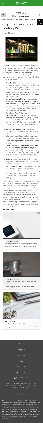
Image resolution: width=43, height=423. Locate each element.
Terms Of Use (12, 384)
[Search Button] (39, 15)
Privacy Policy (28, 384)
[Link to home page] (21, 3)
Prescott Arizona (22, 19)
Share (40, 23)
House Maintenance (8, 19)
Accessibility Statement (18, 385)
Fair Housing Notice (25, 386)
